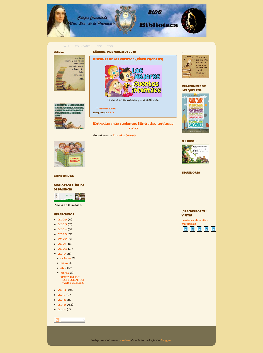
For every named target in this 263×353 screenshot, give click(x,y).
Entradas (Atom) (124, 135)
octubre (66, 258)
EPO (111, 112)
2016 (62, 299)
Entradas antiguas (156, 123)
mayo (64, 262)
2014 (62, 309)
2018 (62, 290)
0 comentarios (106, 108)
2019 (62, 253)
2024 (63, 229)
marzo (65, 272)
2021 (62, 243)
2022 (63, 239)
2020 (63, 249)
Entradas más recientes (115, 123)
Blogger (166, 340)
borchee (124, 340)
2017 (62, 294)
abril (63, 267)
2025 (63, 224)
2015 (62, 304)
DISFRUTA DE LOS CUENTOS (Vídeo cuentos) (128, 59)
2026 (63, 219)
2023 (63, 234)
